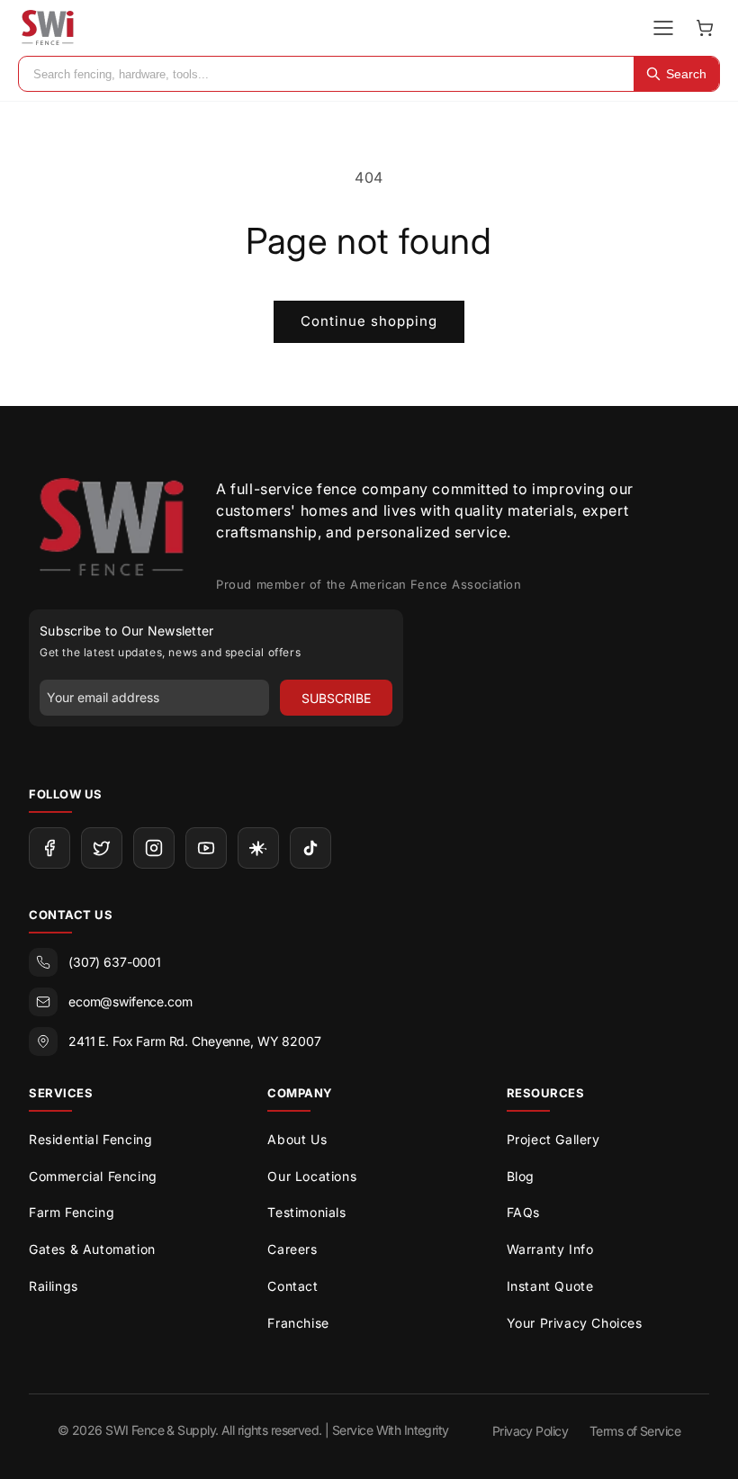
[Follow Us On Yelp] (258, 848)
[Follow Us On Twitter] (101, 848)
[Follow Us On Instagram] (154, 848)
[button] (704, 28)
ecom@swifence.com (130, 1001)
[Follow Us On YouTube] (206, 848)
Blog (521, 1176)
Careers (292, 1249)
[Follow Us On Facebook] (49, 848)
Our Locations (311, 1176)
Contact (292, 1286)
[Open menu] (663, 28)
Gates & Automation (92, 1249)
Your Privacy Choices (575, 1322)
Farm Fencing (71, 1212)
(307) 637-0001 (114, 961)
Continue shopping (369, 320)
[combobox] (326, 74)
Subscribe (336, 698)
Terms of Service (635, 1430)
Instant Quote (550, 1286)
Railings (53, 1286)
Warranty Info (550, 1249)
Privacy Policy (530, 1430)
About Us (297, 1139)
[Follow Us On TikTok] (310, 848)
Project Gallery (553, 1139)
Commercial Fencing (93, 1176)
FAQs (523, 1212)
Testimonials (306, 1212)
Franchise (297, 1322)
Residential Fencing (90, 1139)
